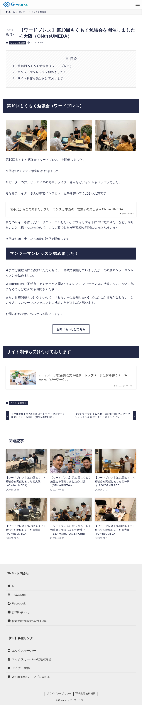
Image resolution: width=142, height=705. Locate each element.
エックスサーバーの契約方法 (32, 659)
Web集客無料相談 (85, 693)
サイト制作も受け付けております (40, 78)
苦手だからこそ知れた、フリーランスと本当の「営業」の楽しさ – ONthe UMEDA (66, 209)
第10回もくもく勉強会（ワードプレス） (45, 66)
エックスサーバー (24, 650)
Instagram (19, 594)
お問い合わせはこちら (71, 329)
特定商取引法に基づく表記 (30, 621)
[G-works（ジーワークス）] (15, 4)
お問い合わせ (21, 612)
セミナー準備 (21, 668)
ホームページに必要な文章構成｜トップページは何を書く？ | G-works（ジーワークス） (83, 377)
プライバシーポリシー (59, 693)
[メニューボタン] (137, 4)
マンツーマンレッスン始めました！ (42, 72)
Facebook (19, 603)
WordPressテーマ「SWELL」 (32, 676)
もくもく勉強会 (17, 43)
